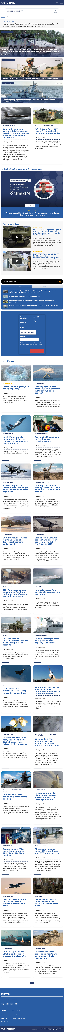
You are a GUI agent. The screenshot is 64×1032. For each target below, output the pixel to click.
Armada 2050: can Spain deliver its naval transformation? (47, 439)
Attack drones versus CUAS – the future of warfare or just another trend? (46, 902)
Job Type (23, 336)
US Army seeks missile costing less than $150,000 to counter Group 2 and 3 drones (48, 488)
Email (22, 327)
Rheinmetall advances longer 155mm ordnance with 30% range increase (47, 851)
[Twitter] (11, 1004)
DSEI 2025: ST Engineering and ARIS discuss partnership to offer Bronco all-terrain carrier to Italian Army (47, 232)
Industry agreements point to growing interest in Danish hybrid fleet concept (47, 390)
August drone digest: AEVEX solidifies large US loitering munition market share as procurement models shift (16, 133)
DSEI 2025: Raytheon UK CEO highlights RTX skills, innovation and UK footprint (46, 256)
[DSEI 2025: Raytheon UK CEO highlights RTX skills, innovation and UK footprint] (17, 261)
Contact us (4, 1021)
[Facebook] (7, 1004)
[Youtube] (16, 1004)
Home (3, 17)
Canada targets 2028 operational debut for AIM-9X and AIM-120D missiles (14, 852)
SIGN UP (36, 351)
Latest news (5, 1015)
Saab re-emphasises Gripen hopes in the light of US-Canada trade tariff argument (15, 488)
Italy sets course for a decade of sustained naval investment (48, 592)
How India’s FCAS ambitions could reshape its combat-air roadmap (15, 691)
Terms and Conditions (47, 1028)
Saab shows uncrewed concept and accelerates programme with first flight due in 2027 (47, 541)
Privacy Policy (24, 344)
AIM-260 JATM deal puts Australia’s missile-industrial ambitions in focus (15, 902)
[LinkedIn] (2, 1004)
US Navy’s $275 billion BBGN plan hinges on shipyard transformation (15, 954)
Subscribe (4, 1018)
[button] (32, 43)
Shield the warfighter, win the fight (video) (16, 388)
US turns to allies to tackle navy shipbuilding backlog (15, 797)
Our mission (16, 1015)
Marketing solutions (18, 1018)
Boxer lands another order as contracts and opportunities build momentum (46, 955)
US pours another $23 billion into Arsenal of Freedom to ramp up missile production (45, 796)
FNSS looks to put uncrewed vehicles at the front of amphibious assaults (15, 642)
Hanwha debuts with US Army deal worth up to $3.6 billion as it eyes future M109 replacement (15, 741)
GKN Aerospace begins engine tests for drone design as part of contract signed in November (16, 593)
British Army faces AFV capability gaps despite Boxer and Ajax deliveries (47, 131)
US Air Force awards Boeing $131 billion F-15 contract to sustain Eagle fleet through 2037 (15, 440)
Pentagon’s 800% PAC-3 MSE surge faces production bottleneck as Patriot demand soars (47, 690)
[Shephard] (8, 3)
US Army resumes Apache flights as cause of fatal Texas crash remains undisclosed (16, 541)
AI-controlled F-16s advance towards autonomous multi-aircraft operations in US (47, 742)
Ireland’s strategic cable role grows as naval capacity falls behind (47, 641)
